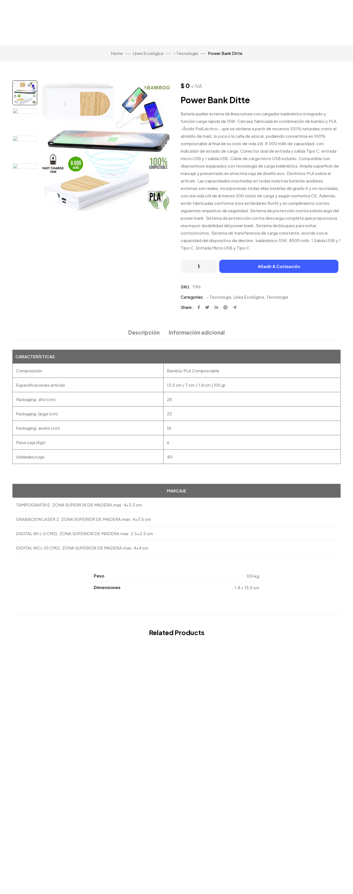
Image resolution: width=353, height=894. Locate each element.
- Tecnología (185, 53)
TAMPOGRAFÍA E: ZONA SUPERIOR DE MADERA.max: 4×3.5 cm (79, 504)
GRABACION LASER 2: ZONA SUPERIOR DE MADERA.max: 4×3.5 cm (83, 519)
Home (117, 53)
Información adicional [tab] (197, 332)
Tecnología (277, 296)
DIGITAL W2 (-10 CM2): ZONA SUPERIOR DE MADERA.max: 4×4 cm (82, 547)
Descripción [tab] (144, 332)
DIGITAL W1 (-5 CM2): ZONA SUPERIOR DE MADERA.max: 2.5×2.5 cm (84, 533)
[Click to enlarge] (52, 198)
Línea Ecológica (148, 53)
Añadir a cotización (279, 266)
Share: (187, 307)
